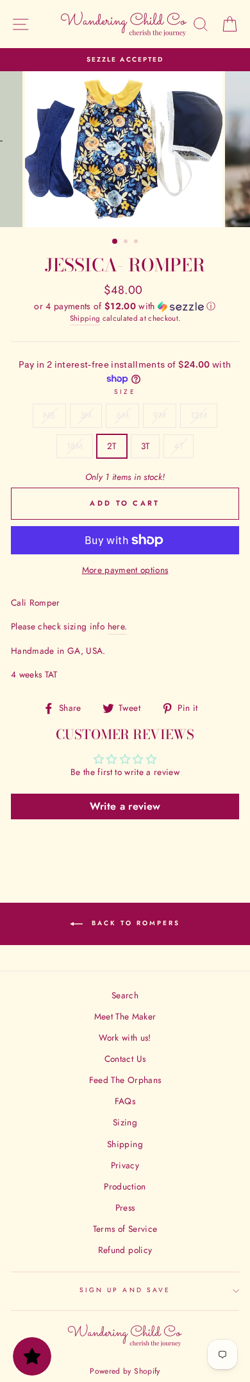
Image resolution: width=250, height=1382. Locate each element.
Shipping (85, 318)
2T (112, 445)
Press (125, 1207)
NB (49, 415)
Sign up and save (125, 1290)
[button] (125, 306)
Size (124, 392)
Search (125, 995)
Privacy (125, 1165)
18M (75, 445)
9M (159, 415)
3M (86, 415)
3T (145, 445)
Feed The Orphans (125, 1079)
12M (198, 415)
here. (118, 626)
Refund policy (125, 1249)
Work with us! (125, 1037)
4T (178, 445)
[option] (125, 60)
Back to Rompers (134, 923)
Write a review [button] (125, 806)
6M (122, 415)
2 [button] (127, 242)
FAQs (125, 1101)
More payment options (125, 569)
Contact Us (125, 1058)
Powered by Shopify (125, 1371)
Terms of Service (125, 1228)
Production (125, 1186)
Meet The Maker (125, 1016)
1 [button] (115, 242)
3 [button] (137, 242)
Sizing (125, 1122)
